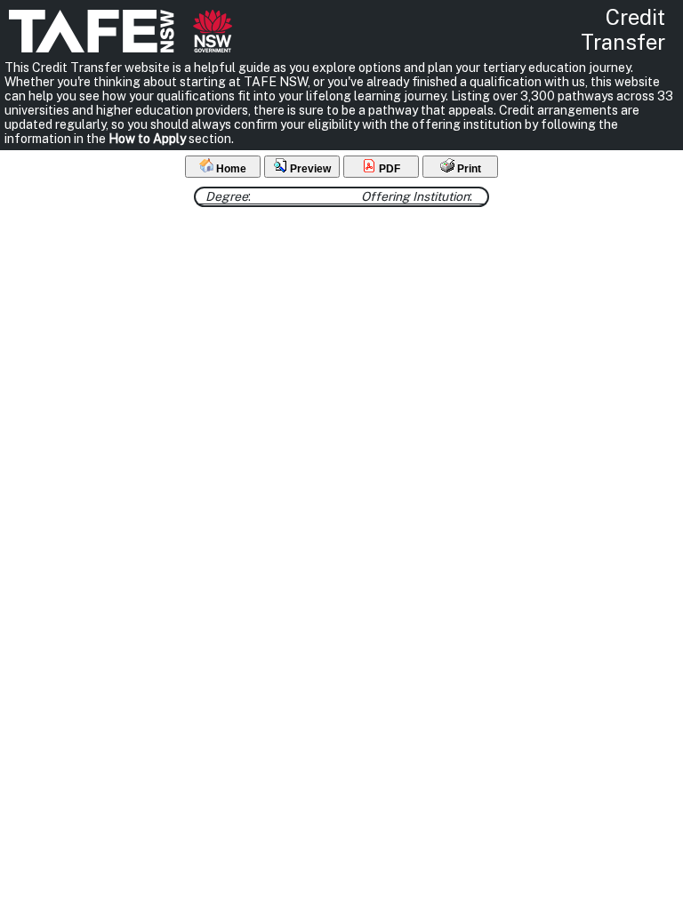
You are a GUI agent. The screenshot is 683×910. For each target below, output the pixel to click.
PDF (388, 169)
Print (467, 169)
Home (229, 169)
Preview (309, 169)
